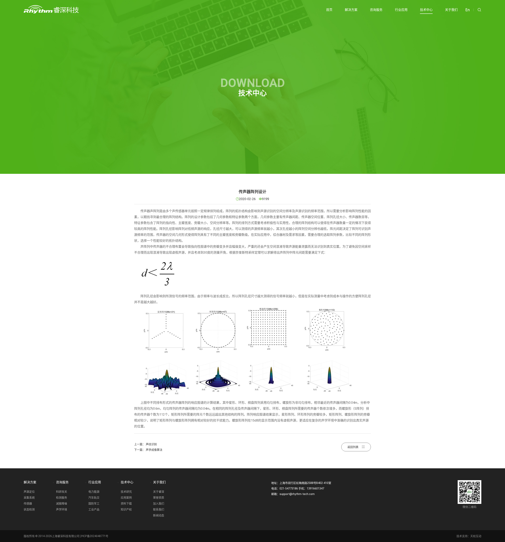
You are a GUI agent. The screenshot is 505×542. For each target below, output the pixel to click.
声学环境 (61, 509)
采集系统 (29, 497)
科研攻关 (61, 491)
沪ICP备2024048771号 (94, 536)
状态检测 (29, 509)
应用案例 (126, 497)
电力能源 (93, 491)
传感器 (28, 503)
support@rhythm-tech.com (297, 494)
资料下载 (126, 503)
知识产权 (126, 509)
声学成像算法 (154, 449)
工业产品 (93, 509)
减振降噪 (61, 503)
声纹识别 (151, 444)
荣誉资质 (158, 497)
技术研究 (126, 491)
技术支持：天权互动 (468, 536)
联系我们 (158, 509)
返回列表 (352, 447)
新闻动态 (158, 515)
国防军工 (93, 503)
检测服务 (61, 497)
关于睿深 (158, 491)
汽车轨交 (93, 497)
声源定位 (29, 491)
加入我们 (158, 503)
